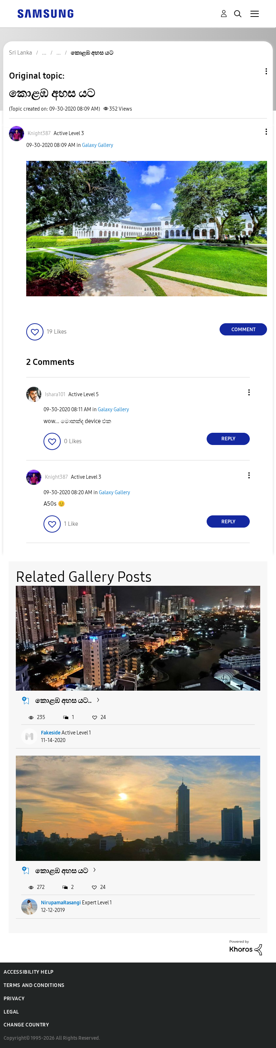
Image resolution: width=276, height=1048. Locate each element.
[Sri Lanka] (45, 13)
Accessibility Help (29, 972)
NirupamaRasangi (61, 903)
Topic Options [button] (254, 71)
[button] (254, 131)
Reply (228, 439)
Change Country (26, 1025)
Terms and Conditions (34, 985)
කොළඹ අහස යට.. (63, 700)
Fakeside (50, 733)
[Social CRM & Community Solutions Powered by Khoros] (246, 947)
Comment (243, 329)
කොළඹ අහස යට (61, 870)
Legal (11, 1012)
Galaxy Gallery (97, 145)
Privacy (14, 999)
